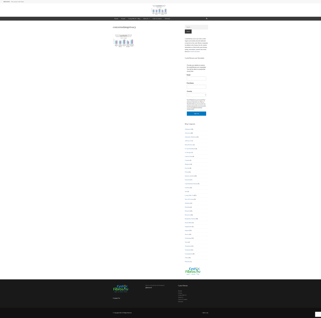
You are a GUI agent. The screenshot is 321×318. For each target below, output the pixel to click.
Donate (116, 18)
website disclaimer (195, 51)
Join (186, 191)
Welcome (187, 261)
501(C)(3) (167, 18)
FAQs (186, 172)
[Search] (206, 19)
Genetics (187, 187)
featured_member (189, 176)
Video (186, 257)
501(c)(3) (180, 301)
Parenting (187, 207)
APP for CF (188, 141)
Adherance (188, 129)
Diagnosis (187, 164)
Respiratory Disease (190, 218)
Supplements (188, 226)
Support (187, 230)
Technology (188, 238)
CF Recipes (188, 152)
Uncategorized (189, 254)
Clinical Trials (188, 156)
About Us (145, 18)
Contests (187, 160)
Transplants (188, 246)
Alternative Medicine (190, 137)
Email (188, 75)
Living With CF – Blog (134, 18)
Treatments (188, 250)
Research (187, 211)
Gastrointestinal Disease (191, 183)
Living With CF (189, 195)
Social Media (188, 222)
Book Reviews (189, 144)
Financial (187, 179)
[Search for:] (196, 27)
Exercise (187, 168)
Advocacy (187, 133)
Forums (123, 18)
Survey (187, 234)
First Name (190, 83)
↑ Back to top (205, 312)
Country (189, 91)
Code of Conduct (157, 18)
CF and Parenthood (190, 148)
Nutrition (187, 203)
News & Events (189, 199)
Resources (187, 215)
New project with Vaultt (17, 1)
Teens (186, 242)
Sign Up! (196, 113)
